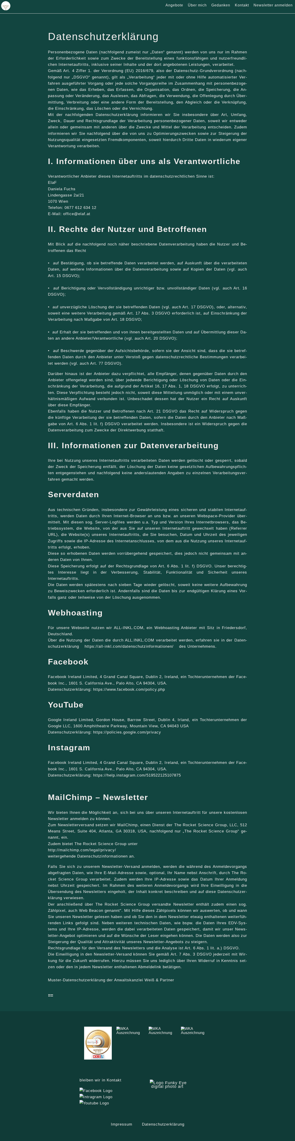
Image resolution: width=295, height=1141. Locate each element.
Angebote (174, 5)
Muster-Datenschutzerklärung (76, 980)
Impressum (121, 1124)
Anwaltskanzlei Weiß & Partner (144, 980)
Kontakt (242, 5)
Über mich (197, 5)
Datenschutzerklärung (163, 1124)
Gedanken (220, 5)
